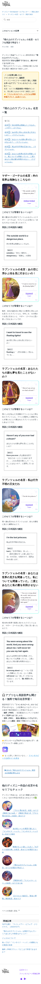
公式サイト (23, 970)
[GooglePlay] (25, 979)
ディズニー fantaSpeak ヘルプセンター (15, 12)
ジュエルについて (9, 938)
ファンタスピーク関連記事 (29, 974)
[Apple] (21, 979)
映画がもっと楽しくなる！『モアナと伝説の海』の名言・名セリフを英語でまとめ (20, 849)
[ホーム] (6, 4)
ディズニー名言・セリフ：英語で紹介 (20, 14)
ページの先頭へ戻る (10, 911)
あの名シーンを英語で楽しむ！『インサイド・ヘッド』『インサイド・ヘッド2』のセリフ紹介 (20, 831)
